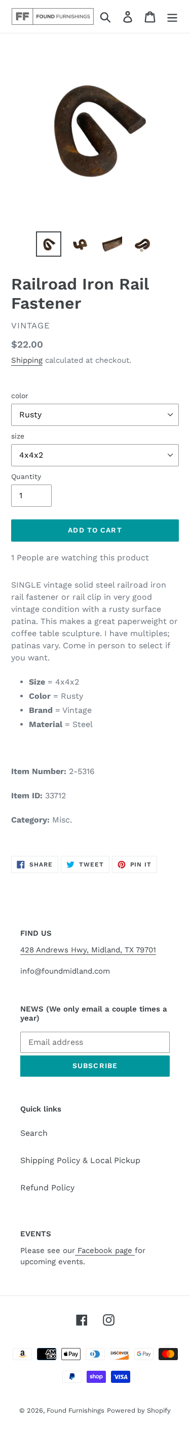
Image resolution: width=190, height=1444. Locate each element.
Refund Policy (47, 1187)
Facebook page (105, 1250)
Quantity (26, 476)
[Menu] (172, 16)
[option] (48, 244)
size (17, 436)
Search (34, 1133)
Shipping (27, 360)
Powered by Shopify (139, 1410)
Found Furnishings (75, 1410)
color (19, 396)
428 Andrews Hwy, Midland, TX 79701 (88, 949)
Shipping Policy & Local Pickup (80, 1160)
